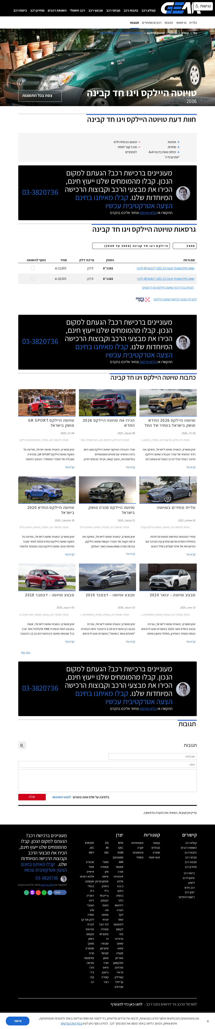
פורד (106, 963)
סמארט (90, 948)
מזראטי (90, 929)
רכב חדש (190, 887)
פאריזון (119, 958)
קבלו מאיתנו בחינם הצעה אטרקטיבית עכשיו (123, 201)
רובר (106, 982)
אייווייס (90, 872)
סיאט (120, 948)
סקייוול (105, 953)
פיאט (106, 967)
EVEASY (89, 843)
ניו (107, 939)
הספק (110, 260)
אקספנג (89, 881)
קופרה (105, 977)
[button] (60, 892)
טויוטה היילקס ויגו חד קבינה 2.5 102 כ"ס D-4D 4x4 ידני (165, 279)
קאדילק (119, 977)
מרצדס (119, 939)
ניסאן (91, 939)
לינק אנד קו (87, 919)
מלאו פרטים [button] (47, 885)
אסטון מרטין (102, 881)
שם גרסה (189, 260)
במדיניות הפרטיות (71, 1023)
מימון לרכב (188, 878)
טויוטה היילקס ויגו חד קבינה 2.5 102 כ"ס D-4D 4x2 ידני (165, 268)
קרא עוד (190, 467)
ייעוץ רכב (190, 892)
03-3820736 (40, 192)
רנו (92, 982)
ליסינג (191, 883)
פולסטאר (89, 958)
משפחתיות (137, 843)
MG (107, 852)
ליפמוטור (118, 924)
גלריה (193, 22)
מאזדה (105, 929)
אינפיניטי (118, 876)
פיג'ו (91, 967)
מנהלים (156, 848)
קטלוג (185, 33)
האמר (105, 905)
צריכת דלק (86, 260)
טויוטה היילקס (156, 33)
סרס (91, 953)
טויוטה (173, 33)
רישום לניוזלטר (186, 897)
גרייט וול (104, 895)
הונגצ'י (90, 905)
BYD (120, 843)
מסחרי (139, 857)
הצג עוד (25, 653)
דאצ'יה (90, 895)
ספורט (156, 852)
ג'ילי (106, 891)
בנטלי (91, 886)
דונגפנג (105, 900)
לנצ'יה (90, 924)
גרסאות (181, 22)
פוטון (106, 958)
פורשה (90, 963)
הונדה (120, 910)
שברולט (119, 987)
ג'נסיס (120, 895)
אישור (18, 1021)
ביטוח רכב (20, 10)
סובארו (105, 943)
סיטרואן (104, 948)
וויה (107, 910)
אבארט (90, 862)
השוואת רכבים (57, 10)
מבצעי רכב (95, 10)
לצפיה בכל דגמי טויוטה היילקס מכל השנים (168, 287)
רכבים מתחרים (151, 22)
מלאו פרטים (148, 212)
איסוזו (105, 876)
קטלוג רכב (149, 10)
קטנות (156, 843)
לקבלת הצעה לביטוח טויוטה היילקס (175, 299)
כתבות (168, 22)
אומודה (105, 867)
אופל (91, 867)
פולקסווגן (118, 963)
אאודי (105, 862)
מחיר (63, 260)
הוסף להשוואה (36, 260)
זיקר (120, 915)
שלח (32, 796)
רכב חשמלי (77, 10)
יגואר (120, 919)
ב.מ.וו (120, 886)
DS (107, 843)
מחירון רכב (37, 10)
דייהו (91, 900)
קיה (92, 977)
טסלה (91, 915)
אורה (120, 872)
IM (107, 848)
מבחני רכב (113, 10)
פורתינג (119, 967)
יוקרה (140, 848)
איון (107, 872)
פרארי (119, 972)
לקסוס (119, 929)
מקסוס (90, 934)
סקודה (119, 953)
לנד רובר (104, 924)
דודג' (120, 900)
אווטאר (119, 867)
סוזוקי (91, 943)
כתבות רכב (131, 10)
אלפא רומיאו (87, 876)
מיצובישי (104, 934)
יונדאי (105, 919)
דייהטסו (119, 905)
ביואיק (105, 886)
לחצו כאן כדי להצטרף (126, 1004)
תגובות (134, 22)
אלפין (120, 881)
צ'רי (92, 972)
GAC (120, 848)
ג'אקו (120, 891)
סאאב (120, 943)
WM (121, 862)
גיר (195, 33)
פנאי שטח (154, 857)
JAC (91, 848)
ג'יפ (92, 891)
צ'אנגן (105, 972)
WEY (91, 852)
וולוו (92, 910)
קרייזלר (119, 982)
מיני (121, 934)
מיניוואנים (138, 852)
